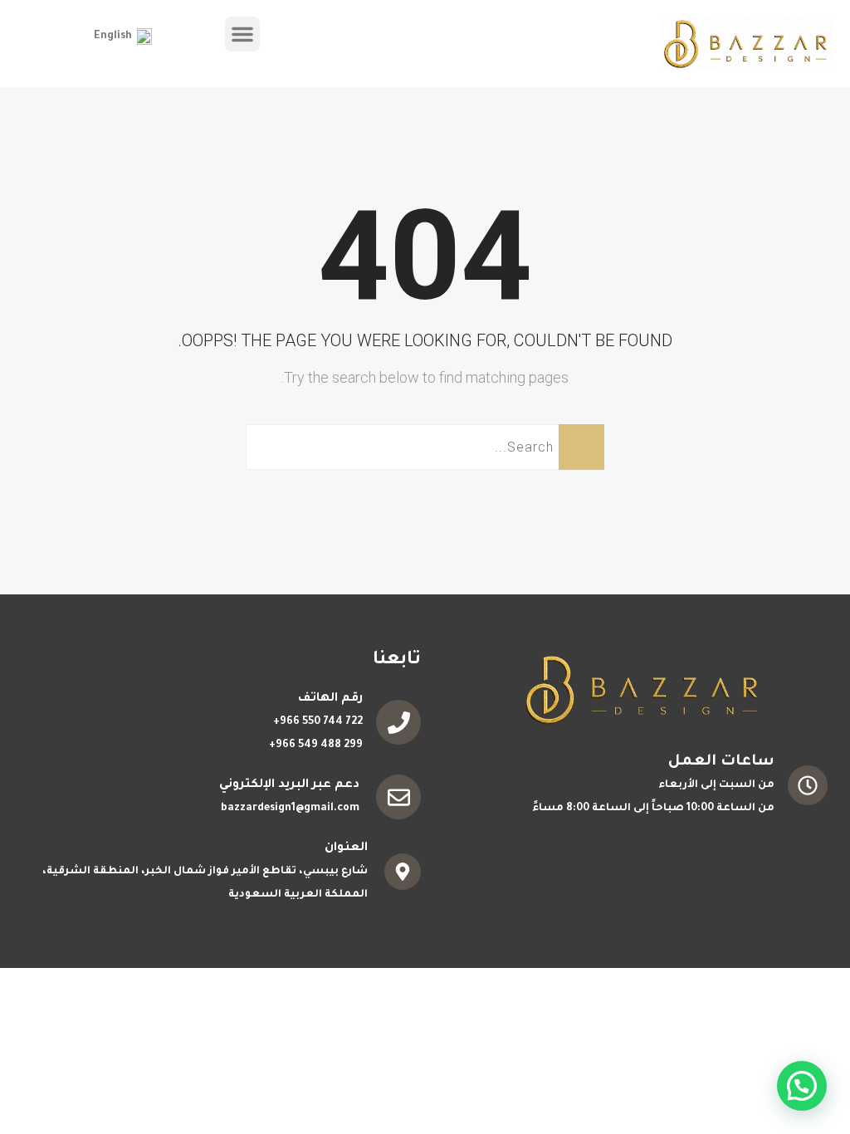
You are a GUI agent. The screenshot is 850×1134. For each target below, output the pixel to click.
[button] (242, 34)
